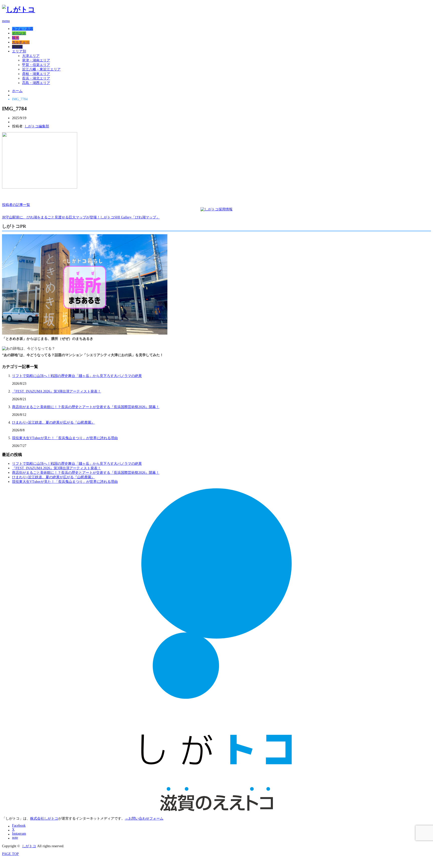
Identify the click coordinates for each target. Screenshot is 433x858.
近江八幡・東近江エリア (41, 69)
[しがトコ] (18, 9)
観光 (15, 38)
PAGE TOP (10, 854)
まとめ (17, 47)
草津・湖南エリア (36, 60)
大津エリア (31, 56)
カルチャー (21, 42)
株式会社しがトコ (44, 818)
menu (6, 21)
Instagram (19, 833)
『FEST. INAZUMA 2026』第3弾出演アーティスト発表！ (56, 391)
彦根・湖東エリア (36, 74)
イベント (19, 33)
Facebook (19, 825)
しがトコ (29, 846)
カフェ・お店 (22, 29)
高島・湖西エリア (36, 83)
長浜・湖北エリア (36, 78)
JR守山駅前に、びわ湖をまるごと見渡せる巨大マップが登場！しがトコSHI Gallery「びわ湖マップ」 (81, 217)
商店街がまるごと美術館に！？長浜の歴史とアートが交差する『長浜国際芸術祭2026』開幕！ (85, 407)
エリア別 (19, 51)
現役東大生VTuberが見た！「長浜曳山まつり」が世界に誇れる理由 (65, 438)
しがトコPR (14, 226)
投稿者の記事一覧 (16, 205)
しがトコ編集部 (37, 126)
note (15, 837)
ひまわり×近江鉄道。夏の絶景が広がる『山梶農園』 (53, 422)
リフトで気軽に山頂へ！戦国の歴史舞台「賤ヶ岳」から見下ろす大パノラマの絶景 (77, 376)
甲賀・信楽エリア (36, 65)
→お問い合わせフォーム (144, 818)
